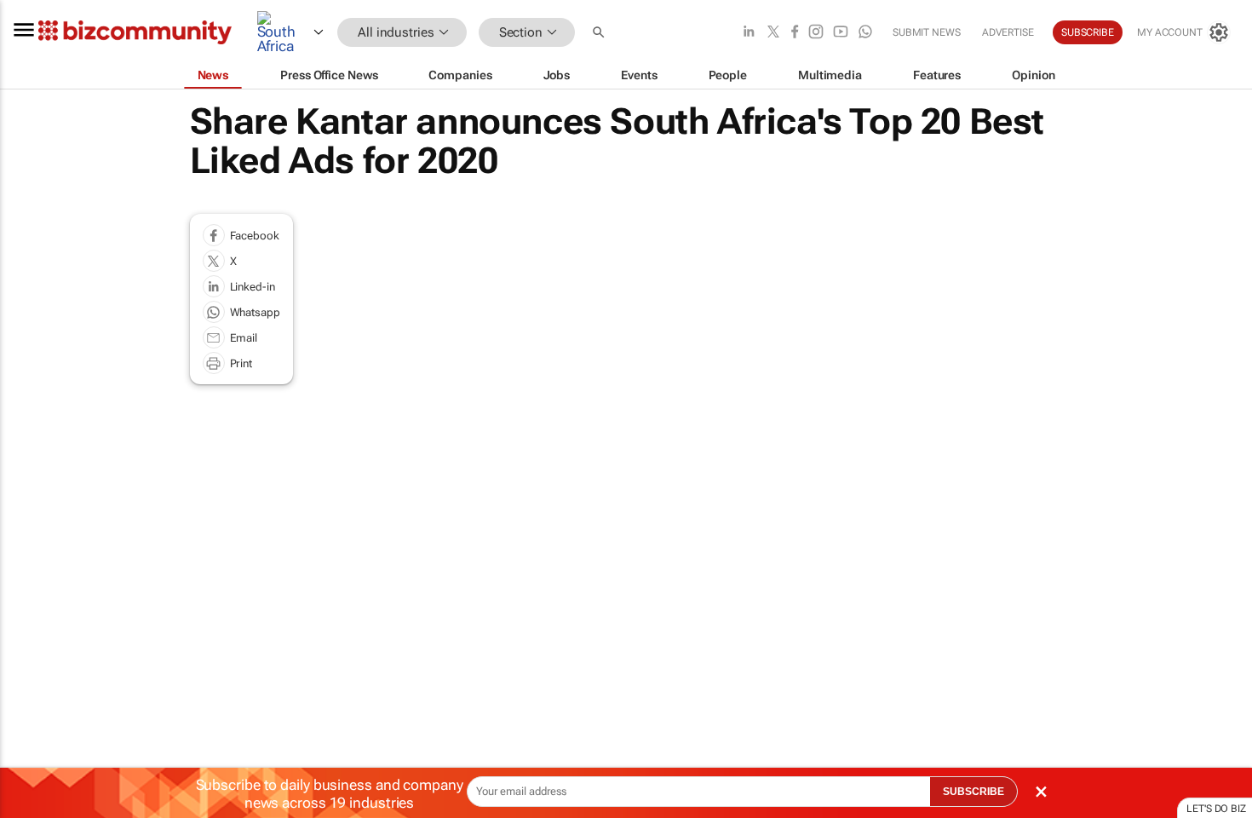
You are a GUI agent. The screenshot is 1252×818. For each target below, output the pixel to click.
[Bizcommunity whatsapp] (865, 32)
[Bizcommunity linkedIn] (748, 32)
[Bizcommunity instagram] (816, 32)
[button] (600, 33)
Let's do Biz (1216, 809)
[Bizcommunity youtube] (840, 32)
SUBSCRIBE (973, 792)
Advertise (1008, 32)
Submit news (927, 32)
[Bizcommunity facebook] (794, 32)
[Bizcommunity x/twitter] (773, 32)
